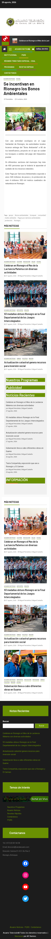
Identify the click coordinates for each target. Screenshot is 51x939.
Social (18, 79)
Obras (19, 358)
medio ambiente (10, 218)
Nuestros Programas (16, 807)
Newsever (19, 936)
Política (25, 358)
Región (26, 310)
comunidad (42, 215)
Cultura (19, 261)
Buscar (6, 721)
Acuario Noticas (13, 810)
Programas (9, 67)
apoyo (11, 215)
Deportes (20, 310)
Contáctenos (10, 73)
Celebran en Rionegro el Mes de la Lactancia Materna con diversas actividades (21, 269)
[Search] (29, 49)
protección (8, 220)
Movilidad (35, 679)
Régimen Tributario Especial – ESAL (19, 61)
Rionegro (17, 220)
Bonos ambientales (21, 215)
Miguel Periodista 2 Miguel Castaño (31, 276)
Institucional (10, 55)
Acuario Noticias (22, 49)
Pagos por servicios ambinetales (29, 218)
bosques (33, 215)
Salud (33, 261)
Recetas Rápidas (26, 67)
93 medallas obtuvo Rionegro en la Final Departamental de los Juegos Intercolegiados (24, 317)
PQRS (24, 55)
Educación (26, 261)
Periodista (9, 99)
